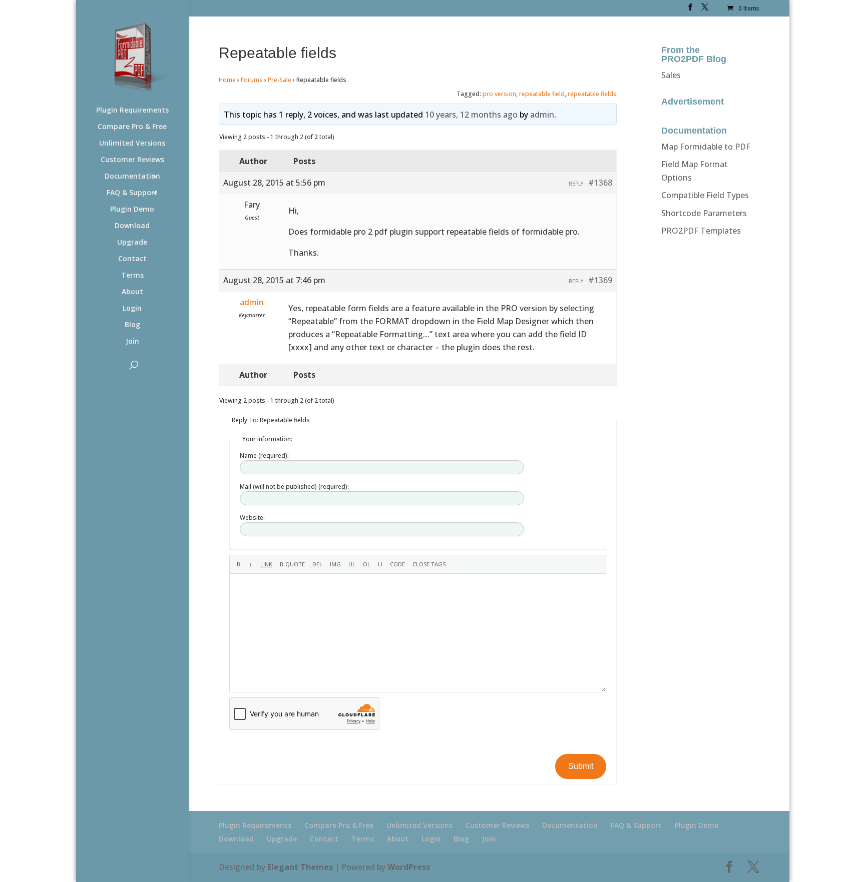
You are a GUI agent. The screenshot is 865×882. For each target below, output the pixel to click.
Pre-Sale (279, 80)
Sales (671, 75)
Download (132, 226)
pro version (499, 94)
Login (132, 309)
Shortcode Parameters (704, 213)
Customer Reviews (132, 160)
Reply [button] (576, 183)
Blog (132, 325)
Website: (252, 517)
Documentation (132, 177)
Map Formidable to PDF (705, 146)
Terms (132, 276)
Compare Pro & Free (132, 127)
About (132, 292)
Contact (132, 259)
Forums (252, 80)
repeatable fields (592, 94)
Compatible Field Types (705, 195)
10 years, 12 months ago (471, 114)
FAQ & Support (132, 193)
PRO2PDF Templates (701, 230)
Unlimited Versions (132, 144)
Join (132, 342)
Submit (580, 766)
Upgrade (132, 243)
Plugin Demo (132, 210)
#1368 (600, 182)
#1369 (600, 280)
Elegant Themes (300, 866)
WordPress (408, 866)
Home (227, 80)
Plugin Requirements (132, 111)
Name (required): (264, 455)
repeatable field (542, 94)
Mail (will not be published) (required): (294, 486)
